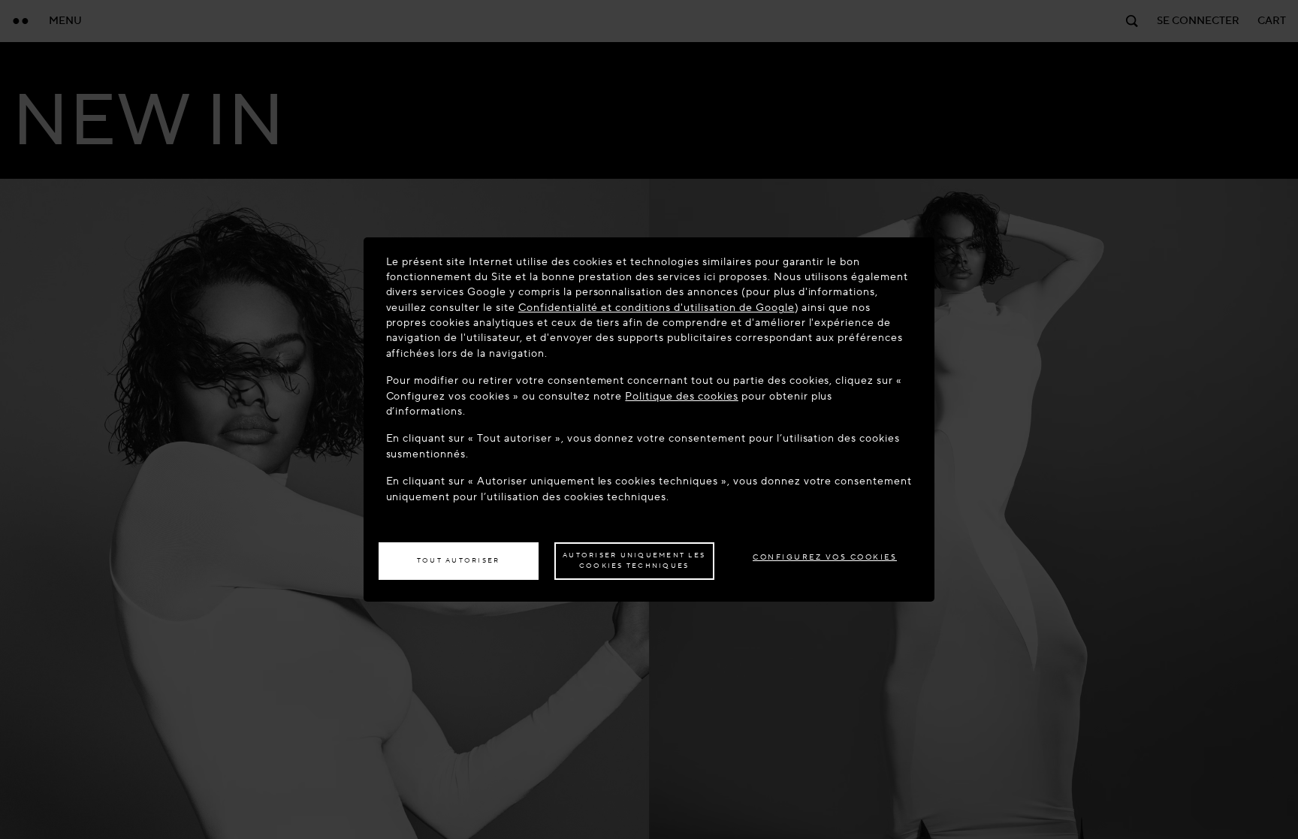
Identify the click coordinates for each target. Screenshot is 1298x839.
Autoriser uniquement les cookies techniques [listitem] (634, 560)
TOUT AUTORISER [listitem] (458, 560)
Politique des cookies (681, 396)
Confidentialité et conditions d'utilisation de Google (656, 307)
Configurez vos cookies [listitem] (825, 557)
